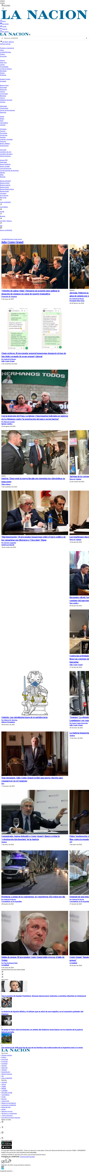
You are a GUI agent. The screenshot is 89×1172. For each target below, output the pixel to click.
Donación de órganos (9, 297)
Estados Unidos (5, 79)
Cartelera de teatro (6, 154)
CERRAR (2, 1)
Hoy (2, 784)
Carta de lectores (5, 168)
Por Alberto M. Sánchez (9, 720)
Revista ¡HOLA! (4, 183)
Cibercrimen (6, 484)
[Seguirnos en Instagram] (2, 1133)
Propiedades (4, 67)
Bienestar (3, 96)
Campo (2, 65)
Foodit (4, 26)
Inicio (4, 21)
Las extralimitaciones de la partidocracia (24, 717)
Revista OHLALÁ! (5, 181)
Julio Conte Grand (15, 239)
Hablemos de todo (6, 100)
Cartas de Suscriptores (7, 110)
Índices (2, 73)
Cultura (2, 92)
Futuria (2, 60)
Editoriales (3, 106)
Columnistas (4, 108)
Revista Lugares (5, 185)
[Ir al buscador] (3, 8)
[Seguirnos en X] (2, 1128)
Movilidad (3, 71)
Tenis (1, 121)
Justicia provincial (7, 545)
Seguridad (3, 87)
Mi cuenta (5, 32)
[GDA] (6, 1163)
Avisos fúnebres (5, 164)
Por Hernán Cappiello (8, 543)
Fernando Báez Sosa (77, 301)
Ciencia (2, 98)
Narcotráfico (74, 603)
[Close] (2, 972)
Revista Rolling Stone (7, 189)
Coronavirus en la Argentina (11, 901)
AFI (71, 842)
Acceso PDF (4, 160)
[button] (44, 132)
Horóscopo (3, 135)
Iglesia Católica (6, 424)
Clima (2, 50)
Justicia (72, 736)
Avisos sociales (5, 166)
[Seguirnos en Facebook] (2, 1122)
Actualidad (5, 965)
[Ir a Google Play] (6, 1144)
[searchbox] (43, 38)
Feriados (3, 137)
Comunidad (4, 94)
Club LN (4, 29)
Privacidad (31, 1157)
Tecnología (3, 133)
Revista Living (4, 187)
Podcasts (3, 141)
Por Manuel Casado (8, 422)
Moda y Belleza (5, 143)
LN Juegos (3, 129)
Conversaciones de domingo (9, 170)
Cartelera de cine (5, 152)
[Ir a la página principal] (44, 19)
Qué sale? (3, 150)
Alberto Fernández (8, 722)
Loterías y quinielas (6, 139)
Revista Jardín (4, 191)
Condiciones (24, 1157)
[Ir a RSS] (2, 1138)
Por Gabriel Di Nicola (77, 299)
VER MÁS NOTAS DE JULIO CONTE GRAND (13, 969)
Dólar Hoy (3, 63)
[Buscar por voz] (86, 38)
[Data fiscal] (2, 1169)
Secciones (5, 24)
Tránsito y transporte (7, 48)
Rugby (2, 119)
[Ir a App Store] (6, 1148)
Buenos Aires (4, 85)
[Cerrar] (30, 34)
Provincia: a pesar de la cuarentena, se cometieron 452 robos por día (33, 897)
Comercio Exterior (6, 69)
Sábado (2, 173)
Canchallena (4, 123)
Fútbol (2, 117)
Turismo (2, 131)
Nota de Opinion (75, 479)
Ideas (2, 175)
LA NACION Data (5, 52)
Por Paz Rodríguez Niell (9, 963)
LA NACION (5, 239)
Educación (3, 90)
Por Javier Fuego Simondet (79, 723)
